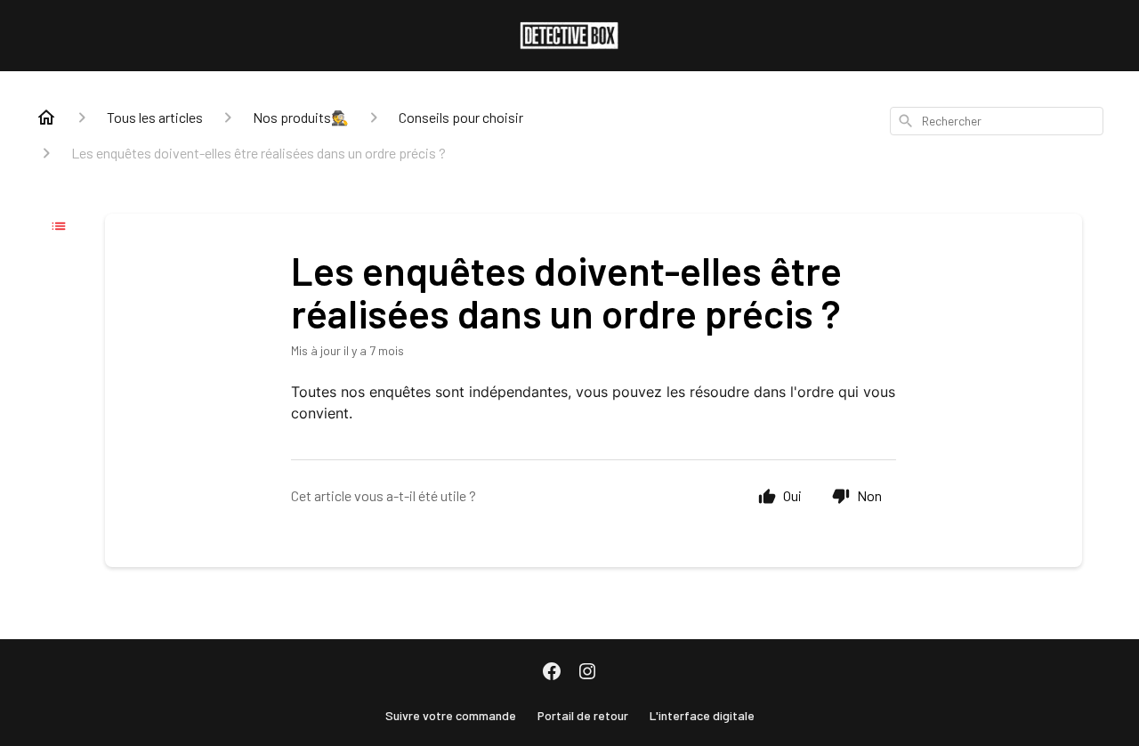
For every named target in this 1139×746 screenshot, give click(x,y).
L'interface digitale (702, 715)
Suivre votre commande (450, 715)
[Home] (46, 117)
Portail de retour (582, 715)
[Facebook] (551, 673)
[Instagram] (587, 673)
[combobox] (996, 121)
